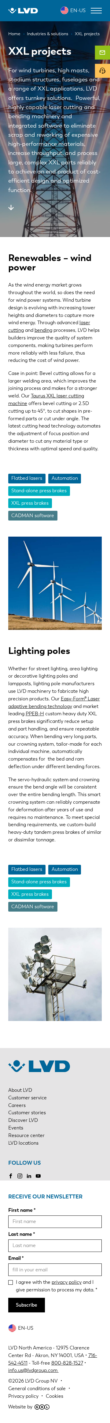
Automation (65, 478)
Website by (20, 1407)
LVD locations (23, 1143)
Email (14, 1258)
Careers (17, 1105)
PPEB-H (35, 714)
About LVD (20, 1090)
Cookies (54, 1396)
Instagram (19, 1176)
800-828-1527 (67, 1363)
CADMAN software (32, 515)
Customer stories (27, 1112)
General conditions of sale (37, 1388)
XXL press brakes (30, 503)
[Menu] (96, 10)
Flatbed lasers (26, 478)
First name (20, 1210)
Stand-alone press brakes (39, 490)
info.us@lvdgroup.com (33, 1370)
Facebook (10, 1176)
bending (43, 330)
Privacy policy (23, 1396)
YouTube (38, 1176)
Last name (20, 1234)
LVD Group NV (41, 1381)
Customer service (27, 1098)
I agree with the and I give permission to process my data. (55, 1286)
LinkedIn (29, 1176)
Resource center (26, 1135)
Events (15, 1128)
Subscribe (26, 1305)
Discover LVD (23, 1120)
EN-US (78, 10)
